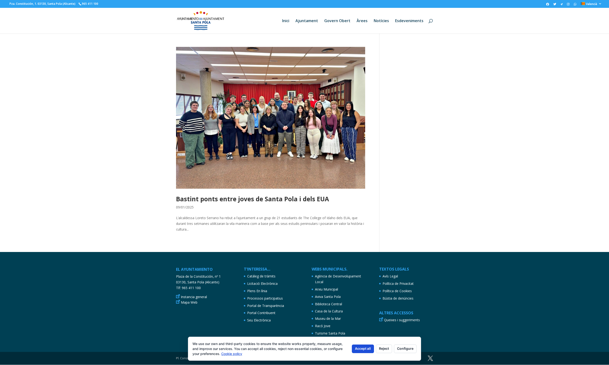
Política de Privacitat (398, 283)
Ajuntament (306, 21)
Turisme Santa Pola (330, 333)
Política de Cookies (397, 291)
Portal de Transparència (265, 305)
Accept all (363, 348)
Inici (285, 21)
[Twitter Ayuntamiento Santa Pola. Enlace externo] (554, 5)
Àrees (362, 21)
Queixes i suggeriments (402, 320)
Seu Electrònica (259, 320)
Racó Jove (322, 326)
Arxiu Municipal (326, 289)
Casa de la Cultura (329, 311)
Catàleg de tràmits (261, 276)
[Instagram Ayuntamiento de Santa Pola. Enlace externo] (568, 5)
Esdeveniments (409, 21)
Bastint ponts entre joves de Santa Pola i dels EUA (252, 199)
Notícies (381, 21)
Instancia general (194, 297)
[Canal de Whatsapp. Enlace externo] (575, 5)
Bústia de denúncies (398, 298)
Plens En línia (257, 291)
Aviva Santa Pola (328, 296)
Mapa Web (189, 302)
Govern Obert (337, 21)
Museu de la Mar (328, 318)
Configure (405, 348)
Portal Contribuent (261, 313)
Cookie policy (231, 354)
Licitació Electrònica (262, 283)
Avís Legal (390, 276)
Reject (384, 348)
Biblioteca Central (328, 304)
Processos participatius (265, 298)
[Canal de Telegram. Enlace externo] (561, 5)
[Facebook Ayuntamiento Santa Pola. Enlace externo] (547, 5)
